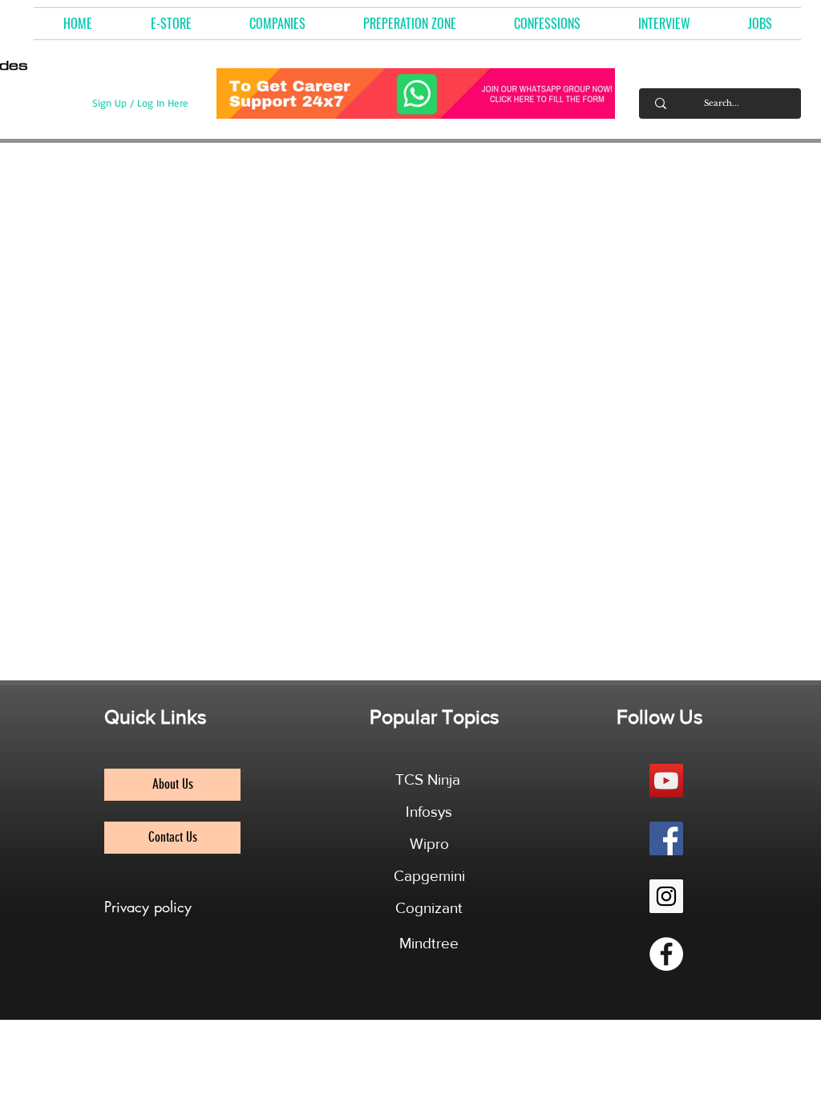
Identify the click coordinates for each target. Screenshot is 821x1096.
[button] (277, 23)
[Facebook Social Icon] (666, 838)
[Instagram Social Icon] (666, 896)
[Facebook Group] (666, 954)
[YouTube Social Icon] (666, 781)
